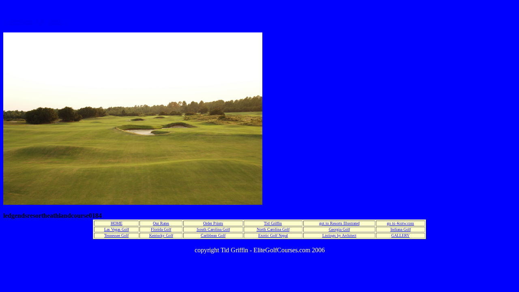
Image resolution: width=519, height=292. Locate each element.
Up (40, 21)
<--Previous (18, 21)
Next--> (58, 21)
